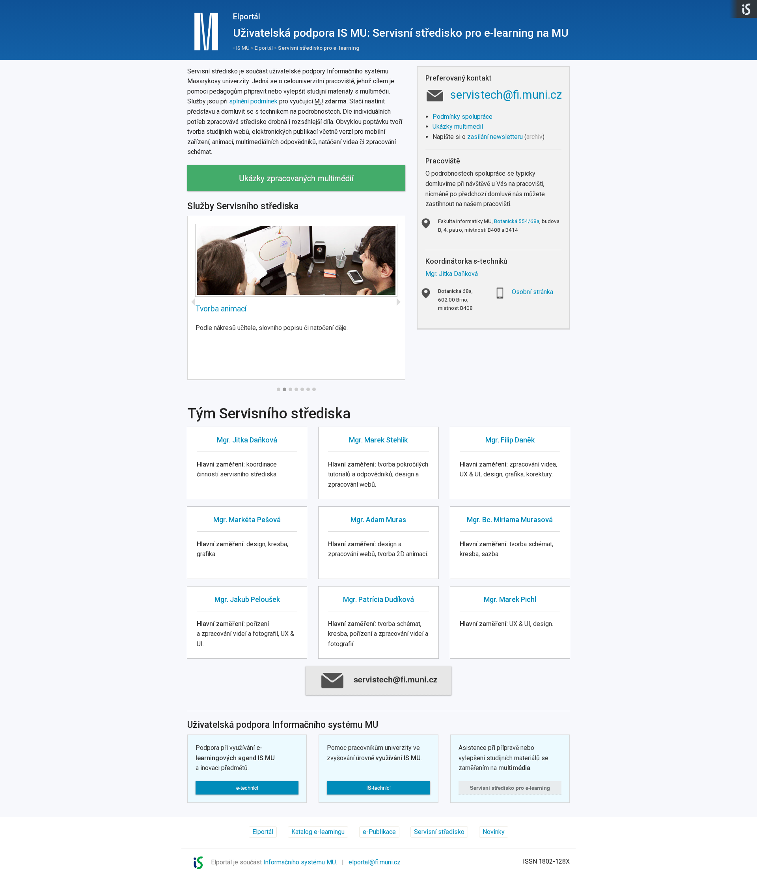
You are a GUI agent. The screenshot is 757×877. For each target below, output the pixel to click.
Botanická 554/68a (516, 221)
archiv (534, 137)
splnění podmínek (253, 101)
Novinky (494, 832)
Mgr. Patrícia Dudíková (378, 599)
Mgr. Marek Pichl (510, 599)
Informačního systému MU (299, 862)
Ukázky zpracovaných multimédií (296, 178)
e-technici (247, 787)
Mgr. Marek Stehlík (378, 440)
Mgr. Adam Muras (378, 519)
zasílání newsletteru (495, 137)
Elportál (246, 16)
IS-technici (378, 787)
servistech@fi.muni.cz (506, 94)
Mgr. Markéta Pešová (247, 519)
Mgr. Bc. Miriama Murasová (510, 519)
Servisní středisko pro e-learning (318, 48)
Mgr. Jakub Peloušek (247, 599)
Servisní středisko (510, 787)
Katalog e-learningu (318, 832)
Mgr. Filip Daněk (510, 440)
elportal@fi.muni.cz (375, 862)
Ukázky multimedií (458, 126)
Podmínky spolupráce (462, 116)
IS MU (243, 48)
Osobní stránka (532, 292)
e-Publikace (379, 832)
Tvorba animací (221, 308)
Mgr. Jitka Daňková (451, 273)
